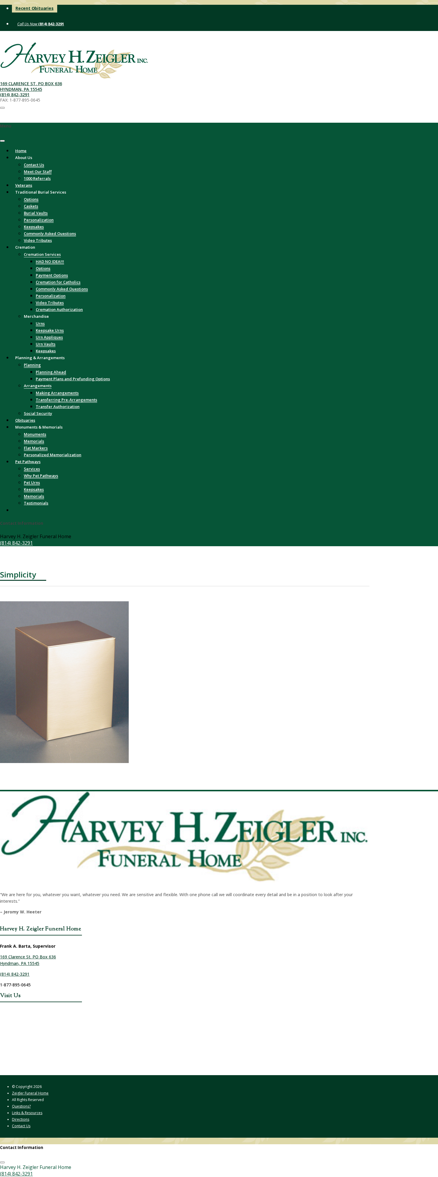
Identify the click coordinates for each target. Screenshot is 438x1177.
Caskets (31, 206)
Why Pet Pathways (41, 475)
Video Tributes (50, 302)
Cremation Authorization (59, 309)
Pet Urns (32, 482)
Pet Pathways (28, 461)
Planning (32, 365)
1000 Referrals (37, 178)
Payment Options (52, 275)
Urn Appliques (49, 337)
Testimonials (36, 503)
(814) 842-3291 (50, 24)
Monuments (35, 434)
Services (32, 468)
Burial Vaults (36, 213)
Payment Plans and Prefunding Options (73, 379)
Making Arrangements (57, 393)
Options (31, 199)
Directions (20, 1119)
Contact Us (34, 164)
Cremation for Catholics (58, 282)
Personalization (39, 219)
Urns (40, 323)
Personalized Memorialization (52, 454)
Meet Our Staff (38, 171)
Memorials (34, 441)
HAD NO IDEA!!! (50, 261)
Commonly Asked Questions (50, 233)
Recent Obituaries (34, 8)
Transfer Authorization (58, 406)
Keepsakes (34, 226)
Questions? (21, 1106)
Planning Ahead (51, 372)
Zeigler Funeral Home (30, 1093)
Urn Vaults (45, 344)
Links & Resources (27, 1112)
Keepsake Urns (50, 330)
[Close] (2, 141)
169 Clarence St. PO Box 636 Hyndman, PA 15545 (31, 86)
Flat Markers (36, 448)
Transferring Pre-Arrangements (66, 399)
